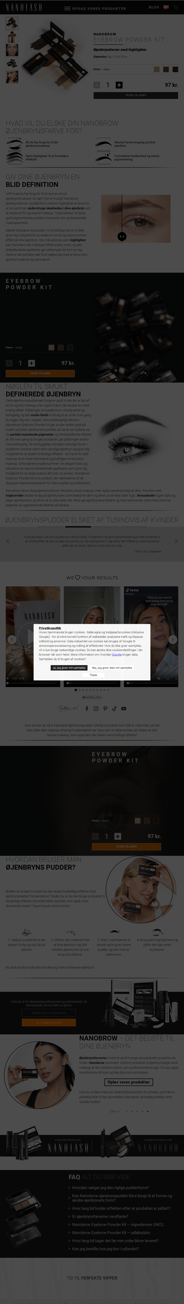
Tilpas (93, 675)
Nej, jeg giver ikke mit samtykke (112, 667)
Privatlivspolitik (50, 628)
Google (117, 654)
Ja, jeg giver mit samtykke (69, 667)
